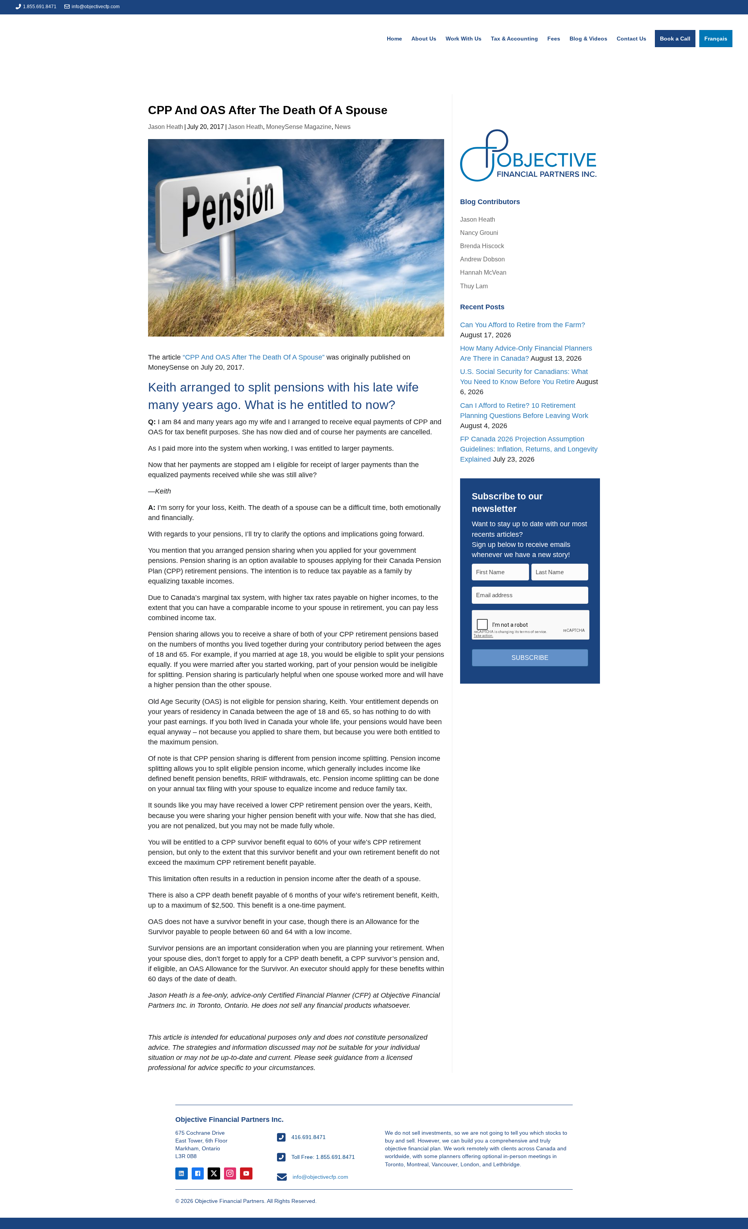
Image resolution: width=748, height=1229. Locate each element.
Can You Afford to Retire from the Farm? (522, 325)
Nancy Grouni (479, 232)
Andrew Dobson (482, 259)
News (343, 126)
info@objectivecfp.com (96, 6)
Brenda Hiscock (482, 246)
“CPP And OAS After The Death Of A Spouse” (254, 357)
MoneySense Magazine (299, 126)
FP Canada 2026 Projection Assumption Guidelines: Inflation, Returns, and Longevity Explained (529, 449)
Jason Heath (165, 126)
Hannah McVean (483, 272)
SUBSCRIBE (530, 657)
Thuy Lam (474, 286)
